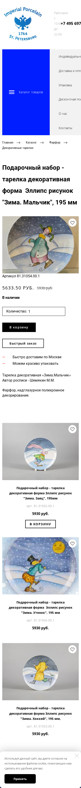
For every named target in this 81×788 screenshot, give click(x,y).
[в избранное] (72, 223)
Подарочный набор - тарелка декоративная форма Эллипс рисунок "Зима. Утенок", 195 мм (40, 607)
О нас (63, 113)
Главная (7, 142)
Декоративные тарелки (17, 148)
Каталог (31, 142)
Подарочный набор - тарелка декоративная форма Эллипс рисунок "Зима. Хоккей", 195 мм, (40, 713)
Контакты (65, 128)
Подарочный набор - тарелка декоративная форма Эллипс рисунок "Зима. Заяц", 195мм (40, 493)
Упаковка (65, 85)
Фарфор (54, 142)
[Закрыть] (77, 756)
